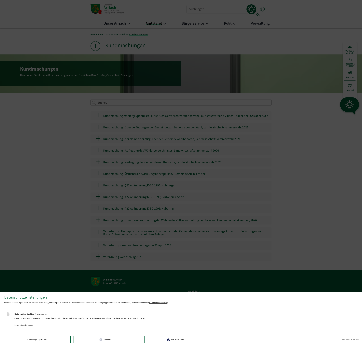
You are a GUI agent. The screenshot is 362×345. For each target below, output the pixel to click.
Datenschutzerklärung (158, 302)
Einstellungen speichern (37, 339)
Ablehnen (107, 339)
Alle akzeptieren (178, 339)
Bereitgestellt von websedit (350, 339)
